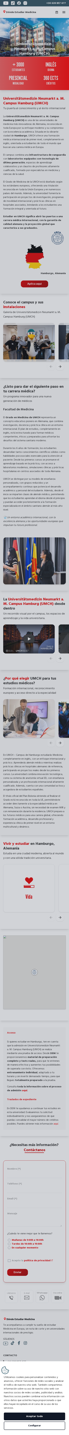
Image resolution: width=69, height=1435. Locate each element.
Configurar (34, 1426)
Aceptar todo (34, 1416)
